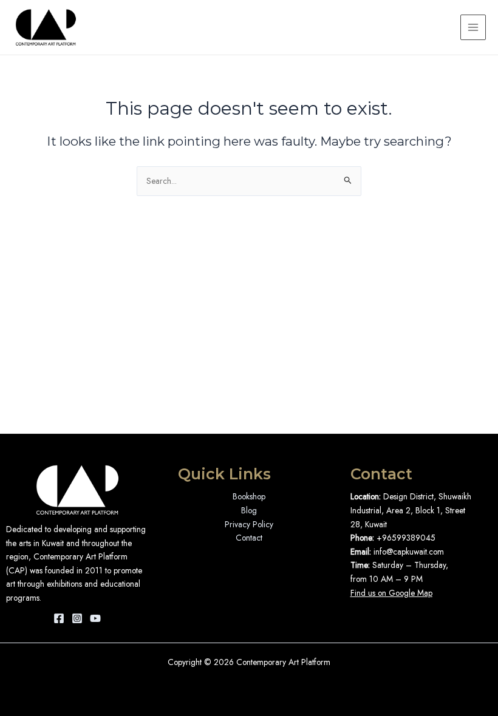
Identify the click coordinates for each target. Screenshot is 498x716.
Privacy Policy (249, 524)
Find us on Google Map (391, 593)
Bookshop (249, 496)
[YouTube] (95, 618)
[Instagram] (77, 618)
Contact (249, 538)
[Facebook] (58, 618)
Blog (249, 510)
